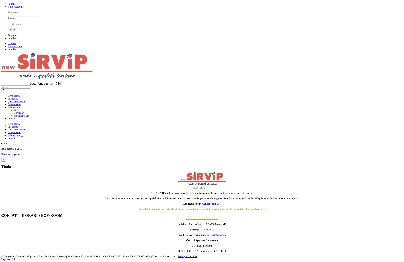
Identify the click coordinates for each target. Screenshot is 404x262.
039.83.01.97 (207, 229)
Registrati (12, 35)
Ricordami (16, 24)
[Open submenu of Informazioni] (22, 136)
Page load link (8, 259)
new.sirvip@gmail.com (198, 235)
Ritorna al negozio (10, 154)
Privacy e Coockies (187, 256)
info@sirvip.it (219, 235)
